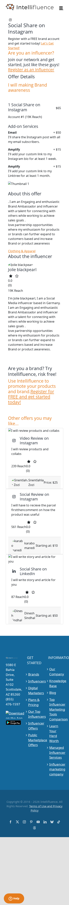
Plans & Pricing (33, 702)
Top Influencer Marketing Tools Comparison (55, 709)
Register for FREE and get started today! (31, 396)
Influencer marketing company (55, 769)
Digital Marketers (34, 690)
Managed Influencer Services (55, 752)
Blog (52, 692)
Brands (33, 674)
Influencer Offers (34, 725)
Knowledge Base (55, 683)
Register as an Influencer (31, 69)
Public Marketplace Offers (34, 740)
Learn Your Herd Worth (54, 733)
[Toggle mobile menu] (61, 8)
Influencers (34, 681)
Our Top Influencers (34, 714)
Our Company (55, 671)
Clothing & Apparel (21, 251)
